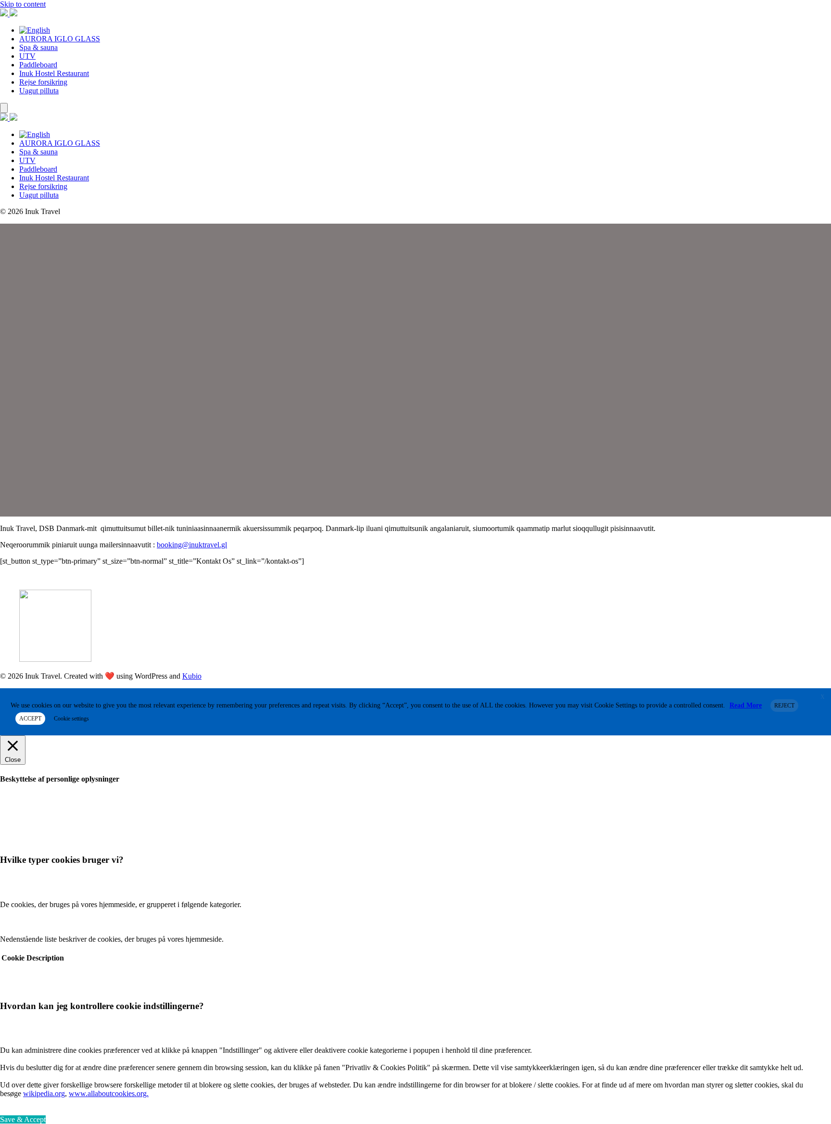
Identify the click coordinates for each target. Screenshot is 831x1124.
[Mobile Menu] (4, 108)
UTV (27, 56)
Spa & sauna (38, 47)
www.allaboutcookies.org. (109, 1093)
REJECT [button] (784, 705)
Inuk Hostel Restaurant (54, 73)
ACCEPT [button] (30, 718)
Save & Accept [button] (23, 1119)
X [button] (822, 697)
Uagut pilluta (39, 91)
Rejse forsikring (43, 82)
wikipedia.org (44, 1093)
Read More (746, 705)
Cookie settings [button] (71, 718)
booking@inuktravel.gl (192, 545)
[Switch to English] (34, 30)
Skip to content (23, 4)
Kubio (191, 676)
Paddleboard (38, 65)
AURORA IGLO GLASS (59, 39)
